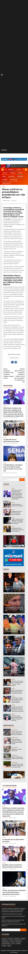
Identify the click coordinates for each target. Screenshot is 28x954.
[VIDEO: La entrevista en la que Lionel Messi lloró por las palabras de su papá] (7, 690)
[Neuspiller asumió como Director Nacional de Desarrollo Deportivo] (7, 512)
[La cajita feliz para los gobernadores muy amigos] (14, 428)
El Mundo (4, 179)
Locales (18, 169)
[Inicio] (2, 170)
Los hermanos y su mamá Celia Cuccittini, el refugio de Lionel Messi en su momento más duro (13, 629)
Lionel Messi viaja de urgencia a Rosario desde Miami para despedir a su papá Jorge (14, 671)
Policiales (20, 176)
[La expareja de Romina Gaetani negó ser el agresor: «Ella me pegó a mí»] (7, 528)
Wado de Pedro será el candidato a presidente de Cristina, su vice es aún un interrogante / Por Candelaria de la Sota (19, 375)
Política (20, 173)
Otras (13, 943)
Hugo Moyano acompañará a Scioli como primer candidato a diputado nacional (8, 373)
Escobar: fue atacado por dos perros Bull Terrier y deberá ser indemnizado (16, 733)
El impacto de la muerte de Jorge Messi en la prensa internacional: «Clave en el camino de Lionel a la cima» (13, 650)
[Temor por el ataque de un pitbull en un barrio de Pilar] (7, 756)
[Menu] (5, 169)
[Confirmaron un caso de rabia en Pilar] (7, 749)
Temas (4, 176)
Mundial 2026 (18, 941)
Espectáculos (13, 179)
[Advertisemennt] (14, 159)
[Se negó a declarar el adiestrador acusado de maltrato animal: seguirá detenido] (7, 740)
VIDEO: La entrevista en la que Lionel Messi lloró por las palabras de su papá (14, 608)
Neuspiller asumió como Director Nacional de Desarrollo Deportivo (16, 513)
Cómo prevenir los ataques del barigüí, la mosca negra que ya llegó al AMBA (17, 765)
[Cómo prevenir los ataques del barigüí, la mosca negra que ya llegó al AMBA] (7, 764)
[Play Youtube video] (14, 541)
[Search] (23, 169)
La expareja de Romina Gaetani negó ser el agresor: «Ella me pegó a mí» (17, 529)
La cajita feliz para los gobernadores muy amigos (12, 913)
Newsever (25, 950)
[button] (5, 169)
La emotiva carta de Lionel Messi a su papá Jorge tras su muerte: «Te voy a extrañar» (14, 587)
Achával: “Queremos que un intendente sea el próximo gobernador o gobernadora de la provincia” (14, 892)
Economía (12, 173)
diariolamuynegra (6, 200)
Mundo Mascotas (6, 183)
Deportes (10, 169)
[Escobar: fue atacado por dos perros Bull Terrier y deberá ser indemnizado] (7, 732)
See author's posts (14, 357)
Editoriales (11, 176)
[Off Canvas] (2, 74)
